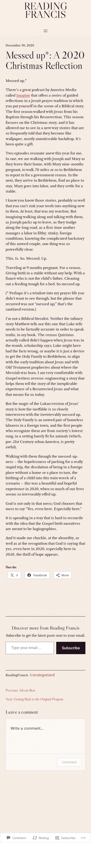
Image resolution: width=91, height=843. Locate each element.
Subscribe (71, 648)
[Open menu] (45, 31)
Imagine (23, 95)
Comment (69, 762)
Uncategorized (42, 675)
